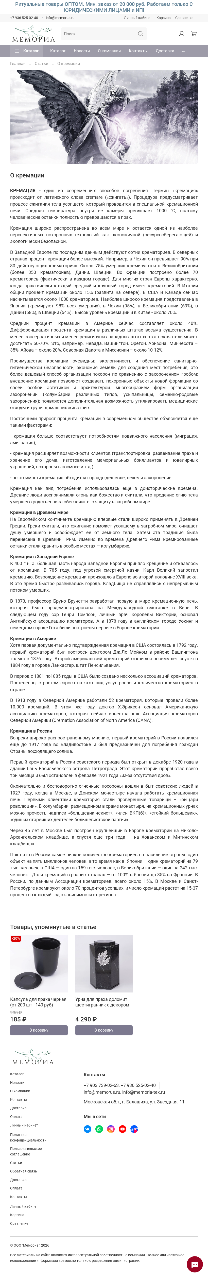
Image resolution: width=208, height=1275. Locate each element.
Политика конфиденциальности (28, 1137)
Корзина (164, 18)
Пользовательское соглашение (26, 1151)
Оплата (16, 1117)
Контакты (138, 50)
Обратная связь (23, 1171)
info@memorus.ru (60, 18)
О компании (109, 50)
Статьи (41, 63)
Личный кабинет (138, 18)
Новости (82, 50)
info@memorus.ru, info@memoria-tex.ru (124, 1092)
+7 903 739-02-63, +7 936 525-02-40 (120, 1085)
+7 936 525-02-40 (24, 18)
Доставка (165, 50)
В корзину (38, 1030)
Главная (18, 63)
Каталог (31, 50)
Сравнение (184, 18)
